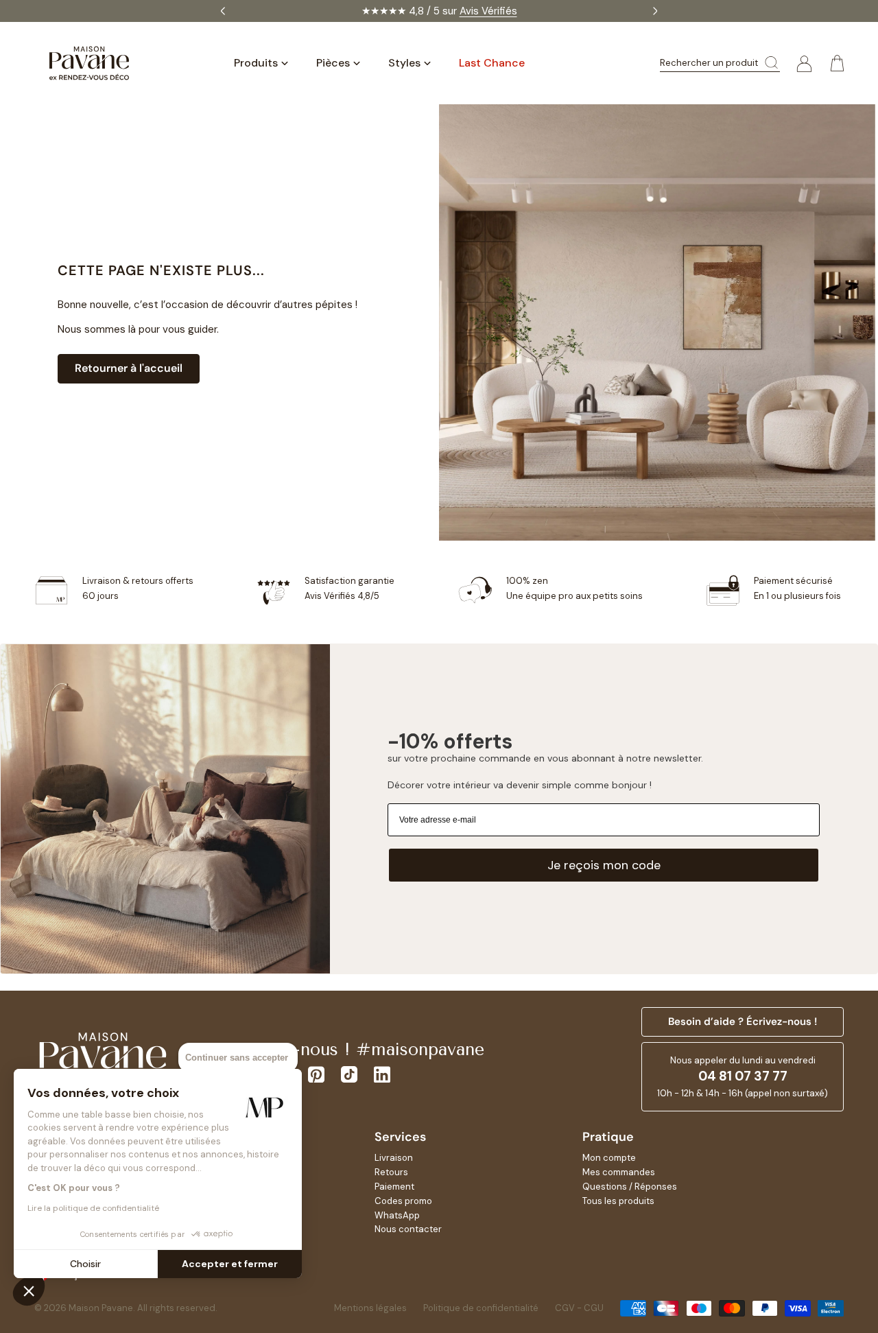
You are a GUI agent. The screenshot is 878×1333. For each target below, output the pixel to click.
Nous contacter (408, 1229)
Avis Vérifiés (488, 11)
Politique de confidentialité (480, 1308)
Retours (391, 1172)
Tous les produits (618, 1201)
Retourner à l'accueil (128, 368)
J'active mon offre (415, 724)
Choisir (85, 1264)
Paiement (394, 1186)
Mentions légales (370, 1308)
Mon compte (609, 1158)
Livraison (394, 1158)
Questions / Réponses (629, 1186)
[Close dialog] (536, 545)
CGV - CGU (579, 1308)
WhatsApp (397, 1215)
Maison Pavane (101, 1308)
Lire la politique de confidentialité (93, 1208)
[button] (28, 1290)
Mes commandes (618, 1172)
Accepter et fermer (230, 1264)
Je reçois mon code (604, 865)
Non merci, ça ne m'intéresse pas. (415, 757)
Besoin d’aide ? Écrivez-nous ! (742, 1021)
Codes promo (403, 1201)
